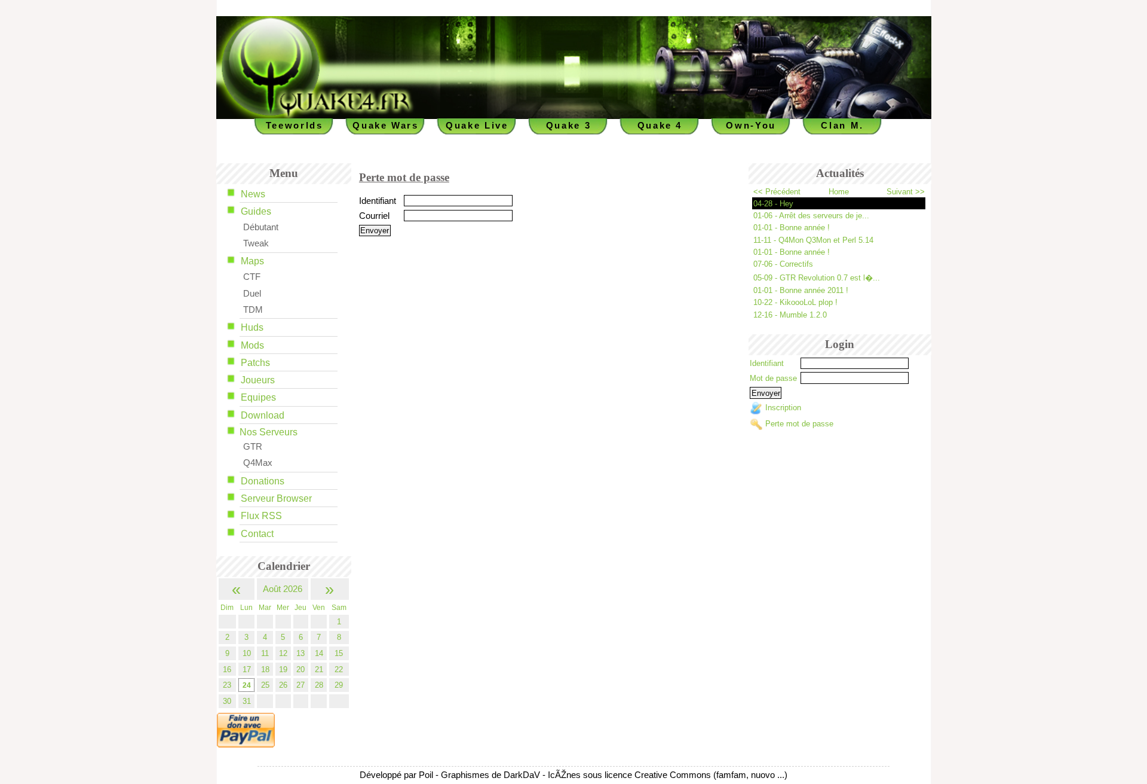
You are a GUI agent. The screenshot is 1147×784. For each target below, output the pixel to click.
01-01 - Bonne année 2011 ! (800, 290)
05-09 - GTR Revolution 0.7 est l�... (816, 277)
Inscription (783, 408)
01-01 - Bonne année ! (791, 227)
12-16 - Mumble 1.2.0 (790, 314)
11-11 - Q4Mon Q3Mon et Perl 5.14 (813, 240)
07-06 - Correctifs (783, 264)
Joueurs (258, 380)
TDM (253, 310)
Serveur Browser (276, 498)
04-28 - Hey (773, 203)
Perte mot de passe (799, 423)
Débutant (260, 227)
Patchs (255, 363)
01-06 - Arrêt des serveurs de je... (811, 215)
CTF (251, 277)
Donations (262, 481)
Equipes (258, 397)
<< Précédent (777, 191)
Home (839, 191)
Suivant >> (906, 191)
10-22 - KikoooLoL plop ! (795, 302)
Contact (257, 534)
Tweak (256, 243)
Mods (252, 345)
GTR (252, 447)
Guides (256, 211)
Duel (252, 293)
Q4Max (257, 463)
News (253, 194)
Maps (252, 261)
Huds (252, 327)
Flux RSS (261, 516)
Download (262, 415)
